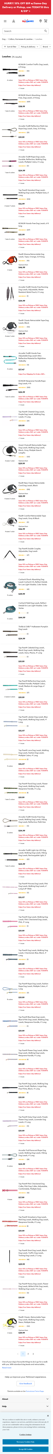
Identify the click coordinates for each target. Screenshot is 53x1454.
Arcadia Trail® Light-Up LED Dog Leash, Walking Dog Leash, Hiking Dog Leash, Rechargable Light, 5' (33, 853)
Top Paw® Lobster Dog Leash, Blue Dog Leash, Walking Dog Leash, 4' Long (33, 719)
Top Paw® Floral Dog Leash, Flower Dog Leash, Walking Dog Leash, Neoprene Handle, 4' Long (33, 786)
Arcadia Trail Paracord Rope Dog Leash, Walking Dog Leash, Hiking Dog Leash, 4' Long (33, 1153)
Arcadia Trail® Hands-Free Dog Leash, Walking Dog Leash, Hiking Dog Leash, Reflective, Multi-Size (33, 819)
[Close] (48, 1416)
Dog (4, 39)
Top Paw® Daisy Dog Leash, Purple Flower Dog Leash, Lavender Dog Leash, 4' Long (33, 1119)
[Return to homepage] (28, 21)
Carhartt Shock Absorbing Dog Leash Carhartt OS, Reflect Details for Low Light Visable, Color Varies (33, 582)
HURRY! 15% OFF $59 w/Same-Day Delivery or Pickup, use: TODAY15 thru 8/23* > (25, 7)
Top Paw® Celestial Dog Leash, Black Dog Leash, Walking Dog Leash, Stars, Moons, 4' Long (32, 650)
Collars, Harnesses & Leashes (20, 39)
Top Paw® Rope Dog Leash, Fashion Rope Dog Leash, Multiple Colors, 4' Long (33, 986)
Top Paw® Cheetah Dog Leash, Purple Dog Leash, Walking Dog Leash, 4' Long (32, 414)
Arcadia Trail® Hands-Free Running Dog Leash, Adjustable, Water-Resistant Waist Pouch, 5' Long (33, 289)
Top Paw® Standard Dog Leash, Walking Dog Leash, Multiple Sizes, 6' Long (34, 192)
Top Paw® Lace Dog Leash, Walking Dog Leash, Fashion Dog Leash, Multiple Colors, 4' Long (34, 753)
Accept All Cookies (25, 1449)
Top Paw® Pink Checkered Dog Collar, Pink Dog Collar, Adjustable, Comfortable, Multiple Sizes (33, 1186)
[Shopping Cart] (45, 21)
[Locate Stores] (40, 21)
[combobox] (25, 30)
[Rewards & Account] (14, 21)
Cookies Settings (25, 1435)
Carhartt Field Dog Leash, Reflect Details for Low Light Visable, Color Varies (33, 605)
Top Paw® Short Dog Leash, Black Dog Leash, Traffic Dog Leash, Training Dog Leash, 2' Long (33, 1253)
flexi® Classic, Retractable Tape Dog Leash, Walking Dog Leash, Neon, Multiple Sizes (32, 1319)
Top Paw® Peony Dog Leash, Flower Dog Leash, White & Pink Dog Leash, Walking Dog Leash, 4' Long (33, 1286)
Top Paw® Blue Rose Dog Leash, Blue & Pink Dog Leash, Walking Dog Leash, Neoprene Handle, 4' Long (33, 1019)
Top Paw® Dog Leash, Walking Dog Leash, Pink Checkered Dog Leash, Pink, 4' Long (33, 919)
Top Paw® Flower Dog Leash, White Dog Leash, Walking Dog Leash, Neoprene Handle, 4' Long (33, 1053)
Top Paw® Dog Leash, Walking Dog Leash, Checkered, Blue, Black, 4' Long (33, 953)
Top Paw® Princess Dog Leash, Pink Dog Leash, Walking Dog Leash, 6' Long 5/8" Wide (33, 886)
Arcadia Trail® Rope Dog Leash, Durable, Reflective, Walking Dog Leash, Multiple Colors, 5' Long (32, 159)
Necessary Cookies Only (25, 1442)
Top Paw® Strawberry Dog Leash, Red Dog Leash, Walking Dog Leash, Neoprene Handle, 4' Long (34, 1219)
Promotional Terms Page (35, 1391)
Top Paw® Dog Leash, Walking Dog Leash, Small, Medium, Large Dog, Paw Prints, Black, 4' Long (33, 1086)
